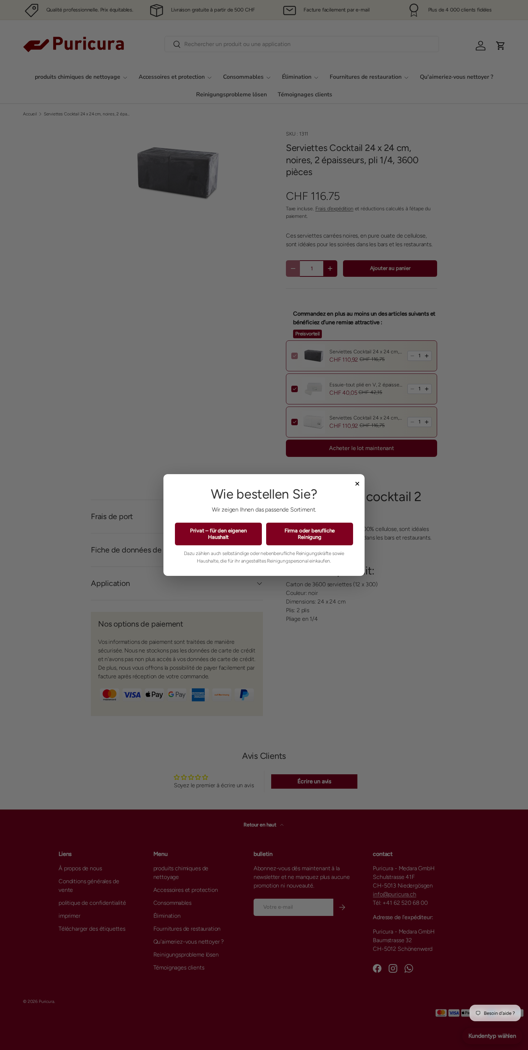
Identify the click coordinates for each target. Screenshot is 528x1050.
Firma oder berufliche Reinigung (309, 533)
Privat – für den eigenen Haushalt (218, 533)
